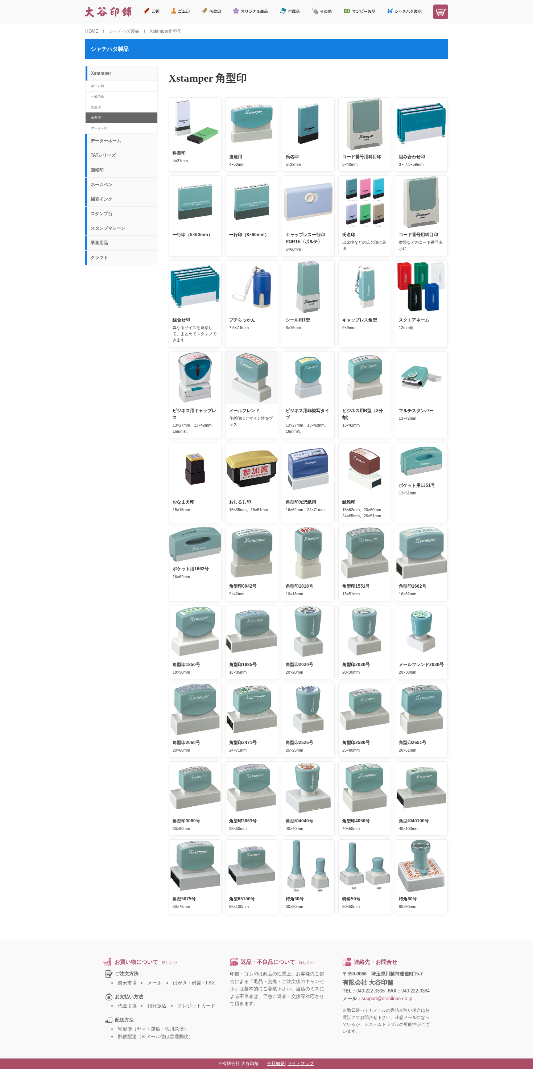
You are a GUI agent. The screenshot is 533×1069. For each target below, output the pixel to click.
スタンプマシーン (108, 228)
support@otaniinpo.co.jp (386, 998)
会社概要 (276, 1063)
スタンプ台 (101, 213)
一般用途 (97, 97)
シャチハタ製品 (124, 31)
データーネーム (106, 140)
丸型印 (96, 107)
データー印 (99, 128)
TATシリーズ (103, 155)
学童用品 (99, 242)
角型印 (96, 117)
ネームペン (101, 184)
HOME (91, 31)
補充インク (101, 199)
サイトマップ (301, 1063)
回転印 (97, 170)
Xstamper (101, 73)
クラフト (99, 257)
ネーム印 (97, 86)
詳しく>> (169, 963)
